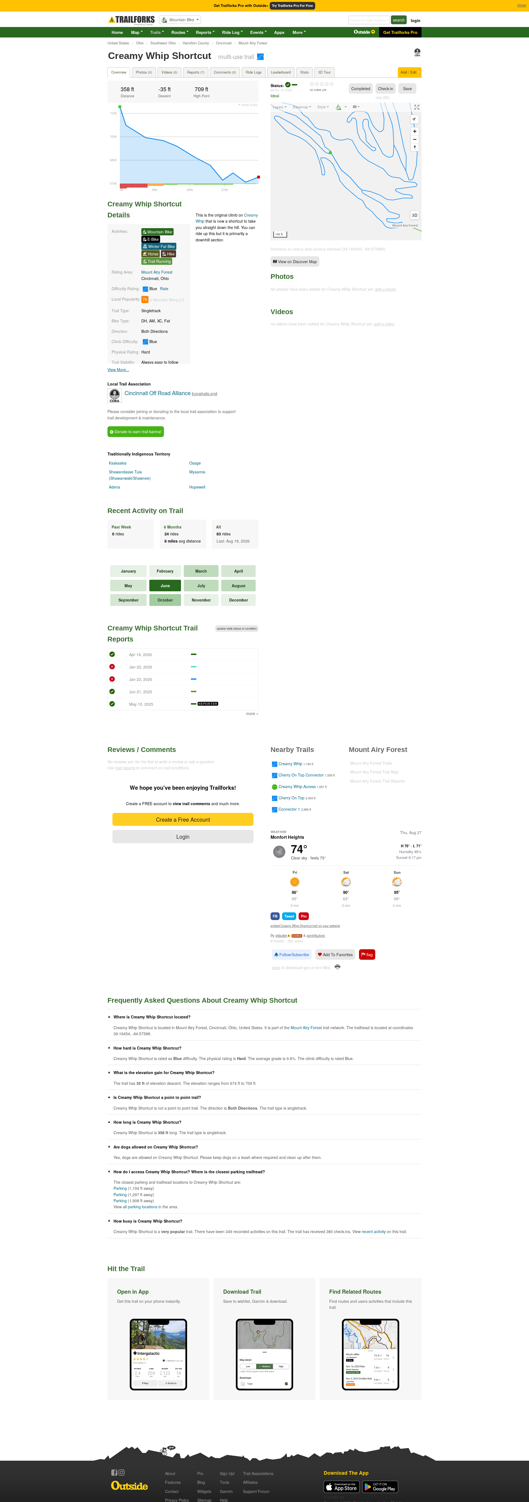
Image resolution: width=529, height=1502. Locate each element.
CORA (296, 935)
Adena (114, 487)
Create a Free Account (183, 819)
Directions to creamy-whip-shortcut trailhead (306, 249)
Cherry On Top (291, 797)
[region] (346, 171)
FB (275, 916)
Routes (178, 32)
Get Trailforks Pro (400, 32)
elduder (281, 935)
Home (117, 32)
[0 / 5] (322, 84)
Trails (155, 32)
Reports (203, 32)
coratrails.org (204, 393)
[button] (158, 1339)
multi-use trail (236, 56)
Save (407, 88)
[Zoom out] (415, 139)
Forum (256, 1491)
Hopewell (197, 487)
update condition (237, 628)
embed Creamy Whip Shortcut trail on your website (305, 925)
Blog (201, 1482)
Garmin (226, 1491)
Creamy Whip (290, 763)
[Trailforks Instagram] (121, 1472)
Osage (195, 463)
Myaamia (197, 471)
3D (414, 215)
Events (256, 32)
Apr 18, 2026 (283, 90)
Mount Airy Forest (156, 272)
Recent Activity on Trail (145, 510)
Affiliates (250, 1482)
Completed (360, 88)
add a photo (385, 289)
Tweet (289, 916)
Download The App (346, 1472)
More (298, 32)
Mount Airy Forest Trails (371, 763)
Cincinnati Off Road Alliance (158, 393)
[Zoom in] (415, 131)
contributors (316, 935)
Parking (120, 1188)
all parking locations (140, 1206)
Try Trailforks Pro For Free (292, 5)
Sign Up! (227, 1473)
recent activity (374, 1231)
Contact (172, 1491)
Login (183, 836)
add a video (384, 324)
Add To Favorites (337, 954)
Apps (279, 32)
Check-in (385, 88)
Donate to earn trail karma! (137, 431)
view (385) (383, 97)
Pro (200, 1473)
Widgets (204, 1491)
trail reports (125, 767)
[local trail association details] (114, 401)
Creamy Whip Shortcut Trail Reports (152, 633)
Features (173, 1482)
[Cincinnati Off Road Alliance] (417, 55)
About (170, 1473)
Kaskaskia (117, 463)
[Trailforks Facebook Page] (114, 1472)
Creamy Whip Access (297, 786)
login (415, 20)
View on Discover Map (297, 261)
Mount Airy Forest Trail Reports (377, 781)
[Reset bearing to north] (415, 147)
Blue (158, 288)
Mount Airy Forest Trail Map (374, 772)
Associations (258, 1473)
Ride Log (230, 32)
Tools (224, 1482)
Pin (304, 916)
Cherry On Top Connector (301, 775)
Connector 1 (289, 809)
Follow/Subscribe (293, 954)
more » (252, 713)
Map (135, 32)
